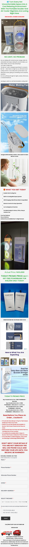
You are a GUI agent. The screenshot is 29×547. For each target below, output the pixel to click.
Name (3, 459)
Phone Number (6, 467)
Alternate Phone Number (8, 475)
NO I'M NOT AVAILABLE (10, 512)
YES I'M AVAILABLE (9, 510)
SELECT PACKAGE (7, 498)
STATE (3, 483)
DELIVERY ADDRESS (7, 490)
